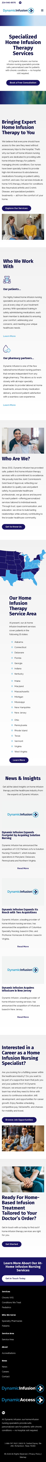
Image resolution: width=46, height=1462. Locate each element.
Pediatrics (6, 1307)
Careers (5, 1371)
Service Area (8, 1339)
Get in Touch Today (15, 1278)
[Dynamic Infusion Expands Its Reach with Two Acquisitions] (23, 892)
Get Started (11, 1244)
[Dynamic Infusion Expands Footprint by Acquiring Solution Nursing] (23, 814)
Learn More (19, 760)
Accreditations (9, 1353)
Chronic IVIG (8, 1297)
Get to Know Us (13, 527)
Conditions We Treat (11, 1302)
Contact (6, 1376)
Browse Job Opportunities (19, 1120)
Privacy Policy (35, 1454)
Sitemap (23, 1457)
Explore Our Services (16, 208)
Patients (6, 1326)
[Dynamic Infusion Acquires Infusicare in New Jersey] (23, 970)
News (4, 1367)
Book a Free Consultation (23, 82)
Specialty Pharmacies (12, 1321)
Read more (23, 868)
